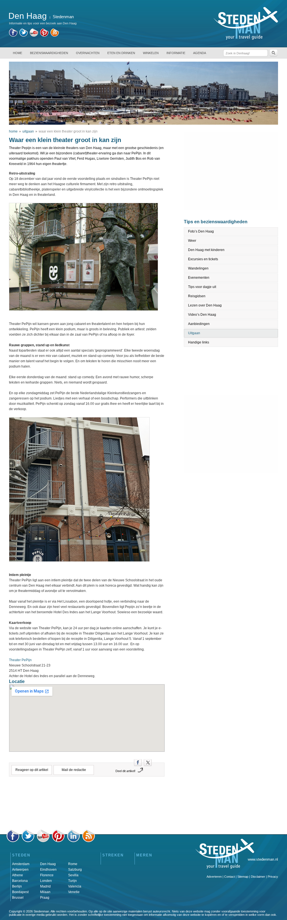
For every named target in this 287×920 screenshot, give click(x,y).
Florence (47, 875)
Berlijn (17, 886)
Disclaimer (258, 876)
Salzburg (75, 870)
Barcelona (20, 881)
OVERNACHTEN (87, 53)
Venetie (74, 892)
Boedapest (20, 892)
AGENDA (199, 53)
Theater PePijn (20, 660)
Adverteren (214, 876)
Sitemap (242, 876)
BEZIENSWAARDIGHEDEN (49, 53)
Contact (229, 876)
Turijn (72, 881)
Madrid (45, 886)
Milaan (45, 892)
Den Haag (48, 864)
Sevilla (73, 875)
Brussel (18, 898)
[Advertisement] (86, 804)
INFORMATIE (175, 53)
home (13, 131)
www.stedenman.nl (263, 859)
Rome (72, 864)
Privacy (273, 876)
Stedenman (63, 16)
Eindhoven (48, 870)
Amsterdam (20, 864)
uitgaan (28, 131)
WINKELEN (151, 53)
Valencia (74, 886)
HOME (17, 53)
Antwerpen (20, 870)
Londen (46, 881)
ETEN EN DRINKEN (121, 53)
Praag (44, 898)
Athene (17, 875)
